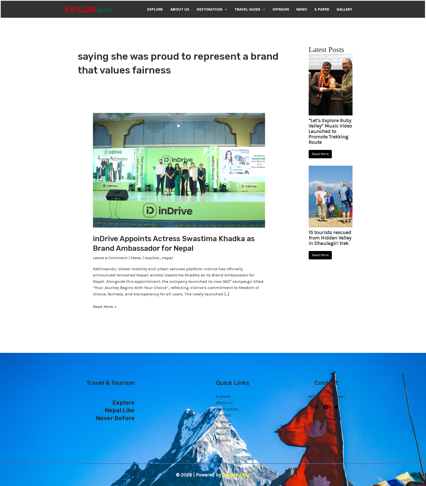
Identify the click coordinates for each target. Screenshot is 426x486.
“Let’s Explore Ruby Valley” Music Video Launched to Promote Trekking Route (330, 131)
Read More (320, 154)
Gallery (344, 9)
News (301, 9)
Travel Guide (247, 9)
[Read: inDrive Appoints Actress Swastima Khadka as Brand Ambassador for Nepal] (179, 169)
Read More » (105, 306)
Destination (209, 9)
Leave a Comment (110, 257)
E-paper (322, 9)
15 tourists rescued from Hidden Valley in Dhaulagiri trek (330, 238)
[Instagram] (316, 407)
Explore (155, 9)
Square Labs (236, 475)
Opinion (280, 9)
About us (179, 9)
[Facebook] (326, 407)
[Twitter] (336, 407)
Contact (223, 415)
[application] (224, 9)
